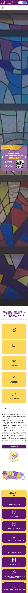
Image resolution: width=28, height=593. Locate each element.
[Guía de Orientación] (14, 500)
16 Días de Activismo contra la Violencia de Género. (14, 590)
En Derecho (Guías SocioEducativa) (14, 540)
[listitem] (21, 473)
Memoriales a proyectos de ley (14, 552)
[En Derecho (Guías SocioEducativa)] (14, 536)
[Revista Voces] (14, 512)
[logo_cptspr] (3, 8)
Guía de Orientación (14, 504)
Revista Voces (14, 516)
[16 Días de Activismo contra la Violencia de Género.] (14, 585)
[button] (25, 7)
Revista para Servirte (14, 528)
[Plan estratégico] (14, 560)
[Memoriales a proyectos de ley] (14, 548)
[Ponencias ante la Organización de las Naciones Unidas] (14, 572)
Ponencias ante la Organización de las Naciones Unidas (14, 577)
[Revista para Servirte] (14, 524)
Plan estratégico (14, 564)
